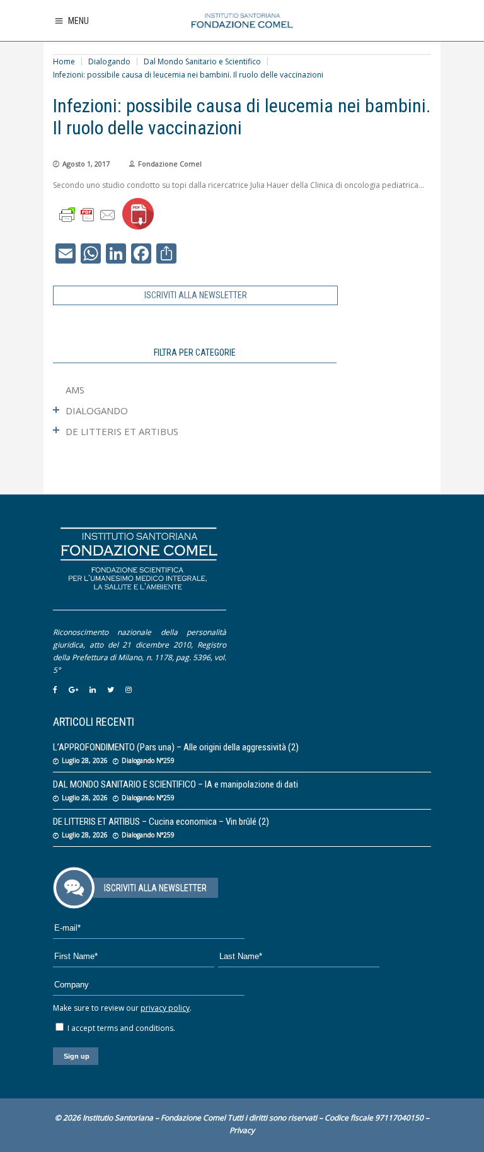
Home (64, 61)
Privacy (242, 1130)
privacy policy (165, 1008)
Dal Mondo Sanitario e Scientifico (202, 61)
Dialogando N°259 (148, 760)
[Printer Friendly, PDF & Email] (87, 214)
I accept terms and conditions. (120, 1028)
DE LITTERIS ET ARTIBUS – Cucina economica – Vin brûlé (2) (161, 821)
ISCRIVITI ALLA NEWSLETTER (195, 295)
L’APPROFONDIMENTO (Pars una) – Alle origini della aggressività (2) (176, 747)
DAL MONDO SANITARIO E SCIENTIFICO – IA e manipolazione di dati (175, 784)
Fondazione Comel (170, 163)
